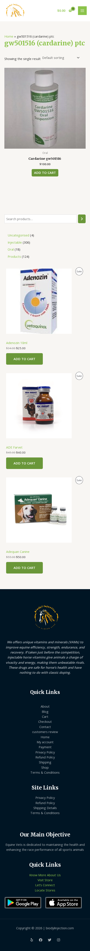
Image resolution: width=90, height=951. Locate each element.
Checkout (45, 721)
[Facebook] (40, 940)
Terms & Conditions (45, 772)
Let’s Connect (45, 885)
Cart (45, 716)
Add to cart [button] (45, 172)
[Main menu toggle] (82, 10)
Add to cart (24, 359)
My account (45, 742)
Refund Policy (45, 757)
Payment (45, 747)
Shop (45, 767)
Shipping (45, 762)
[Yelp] (31, 940)
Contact (45, 727)
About (45, 706)
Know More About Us (45, 875)
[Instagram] (58, 940)
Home (8, 36)
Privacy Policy (45, 752)
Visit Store (45, 880)
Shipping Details (45, 808)
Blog (45, 711)
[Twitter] (49, 940)
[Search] (82, 218)
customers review (45, 732)
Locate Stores (45, 890)
